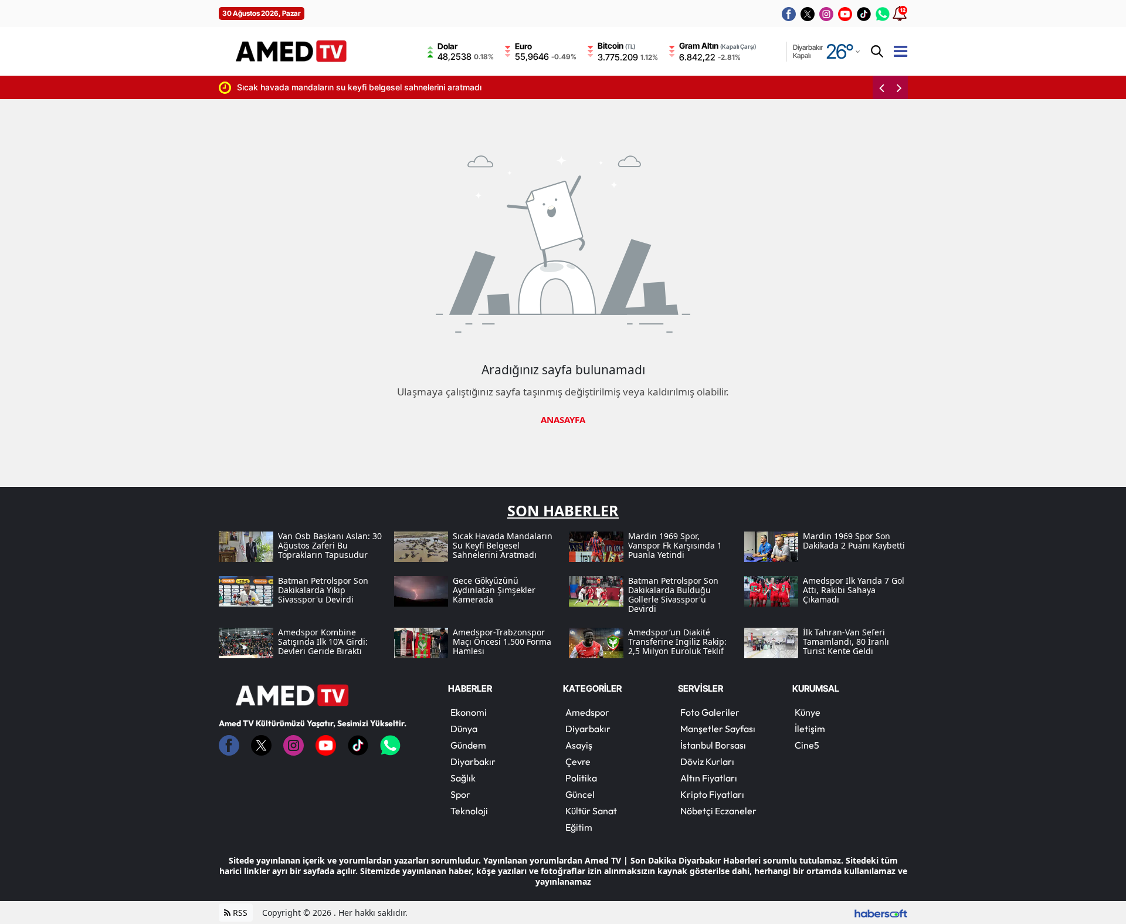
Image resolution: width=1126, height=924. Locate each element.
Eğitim (578, 827)
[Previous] (881, 87)
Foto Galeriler (710, 712)
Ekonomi (468, 712)
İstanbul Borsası (713, 745)
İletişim (810, 729)
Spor (460, 794)
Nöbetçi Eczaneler (718, 811)
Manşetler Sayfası (717, 729)
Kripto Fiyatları (712, 794)
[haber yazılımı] (880, 912)
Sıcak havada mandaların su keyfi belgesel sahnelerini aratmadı (276, 87)
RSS (238, 912)
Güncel (580, 794)
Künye (807, 712)
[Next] (899, 87)
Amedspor (587, 712)
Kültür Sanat (591, 811)
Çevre (578, 761)
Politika (581, 778)
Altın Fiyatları (708, 778)
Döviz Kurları (707, 761)
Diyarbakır (473, 761)
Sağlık (463, 778)
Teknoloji (469, 811)
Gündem (468, 745)
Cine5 (807, 745)
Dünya (463, 729)
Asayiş (578, 745)
